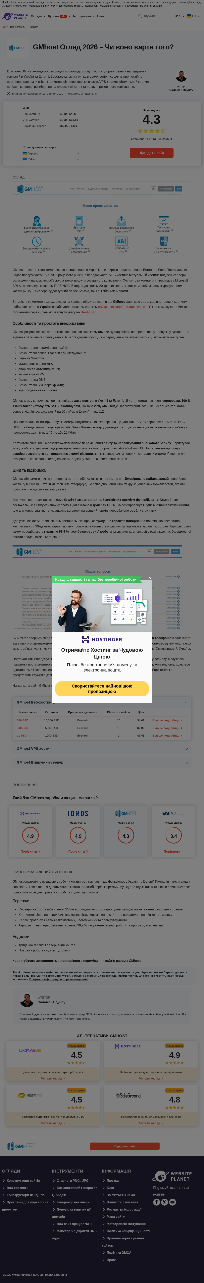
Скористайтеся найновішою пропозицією (102, 689)
